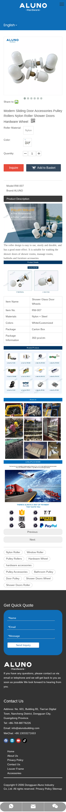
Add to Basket (46, 167)
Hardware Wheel (38, 558)
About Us (12, 755)
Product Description (18, 198)
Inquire (13, 167)
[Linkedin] (12, 740)
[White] (27, 142)
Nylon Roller (13, 552)
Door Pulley (12, 578)
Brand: (10, 190)
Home (10, 751)
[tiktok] (24, 740)
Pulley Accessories (16, 571)
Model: (10, 185)
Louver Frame (15, 768)
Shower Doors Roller (18, 585)
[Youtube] (18, 740)
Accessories (14, 773)
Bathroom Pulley (43, 571)
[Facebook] (6, 740)
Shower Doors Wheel (38, 578)
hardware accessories (19, 565)
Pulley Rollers (14, 558)
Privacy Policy (15, 760)
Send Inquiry (23, 645)
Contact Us (13, 764)
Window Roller (35, 552)
